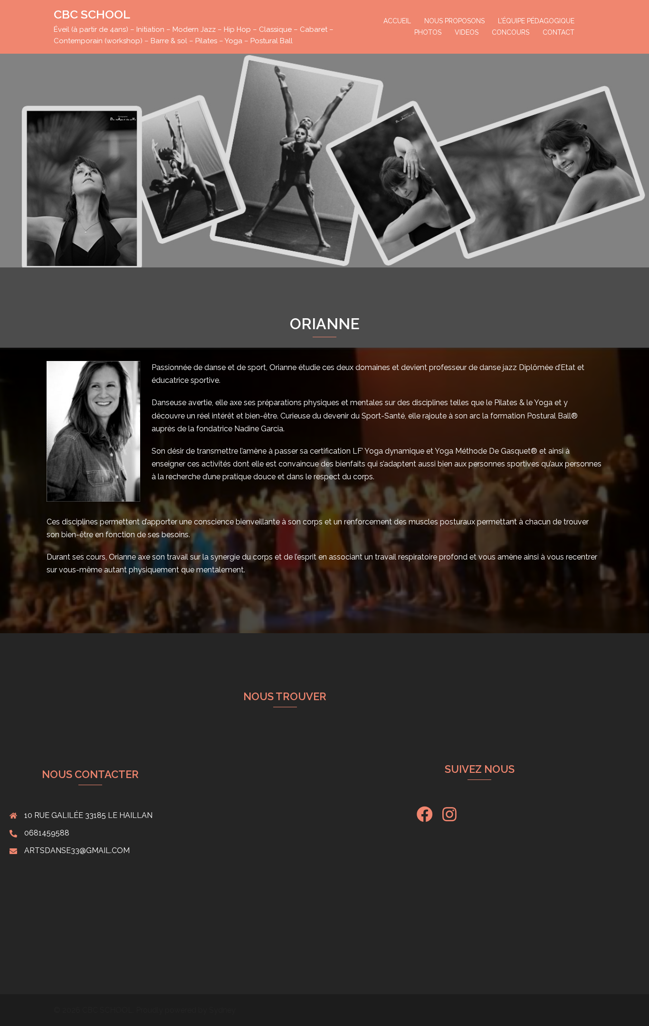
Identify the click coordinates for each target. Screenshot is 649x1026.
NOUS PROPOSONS (454, 21)
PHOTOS (427, 32)
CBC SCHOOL (92, 14)
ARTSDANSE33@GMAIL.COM (77, 850)
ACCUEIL (397, 21)
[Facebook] (425, 817)
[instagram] (449, 817)
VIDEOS (466, 32)
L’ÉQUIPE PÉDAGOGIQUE (536, 21)
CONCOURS (510, 32)
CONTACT (558, 32)
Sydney (222, 1010)
